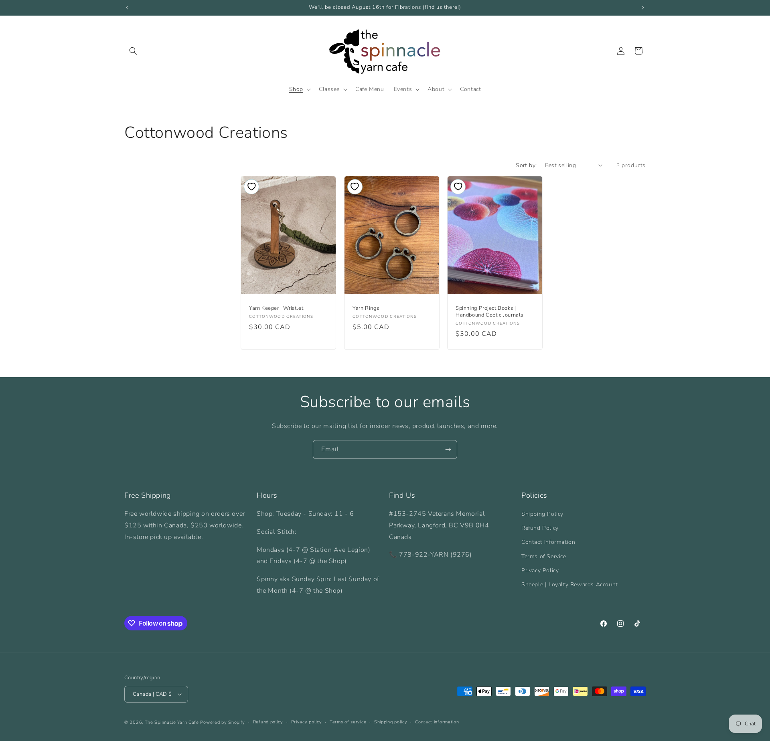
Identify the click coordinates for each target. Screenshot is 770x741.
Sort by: (526, 165)
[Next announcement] (643, 7)
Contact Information (548, 542)
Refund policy (268, 722)
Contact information (437, 722)
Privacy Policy (540, 570)
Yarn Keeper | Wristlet (276, 308)
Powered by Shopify (222, 722)
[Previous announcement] (127, 7)
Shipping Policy (542, 514)
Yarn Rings (366, 308)
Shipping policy (390, 722)
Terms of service (348, 722)
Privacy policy (306, 722)
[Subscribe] (448, 449)
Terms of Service (543, 556)
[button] (133, 51)
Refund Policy (540, 528)
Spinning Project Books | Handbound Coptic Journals (489, 312)
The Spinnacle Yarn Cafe (172, 722)
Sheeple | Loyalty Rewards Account (569, 584)
